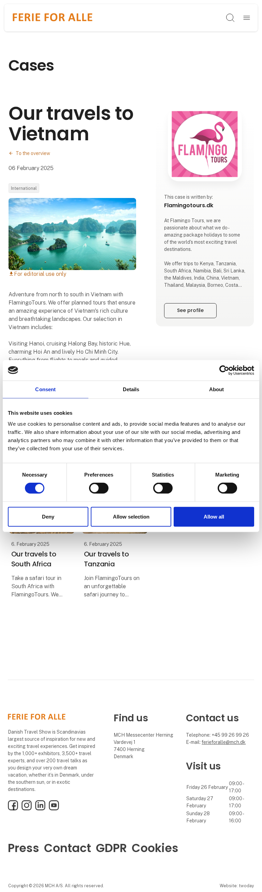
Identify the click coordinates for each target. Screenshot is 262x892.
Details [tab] (131, 389)
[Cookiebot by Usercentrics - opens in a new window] (224, 370)
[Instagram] (26, 808)
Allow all (214, 517)
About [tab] (216, 389)
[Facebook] (13, 808)
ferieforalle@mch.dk (224, 742)
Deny (48, 517)
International (24, 188)
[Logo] (53, 18)
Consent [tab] (45, 389)
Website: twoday (237, 885)
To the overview (33, 153)
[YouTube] (54, 808)
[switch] (98, 488)
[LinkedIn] (40, 808)
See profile (190, 310)
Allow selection (131, 517)
